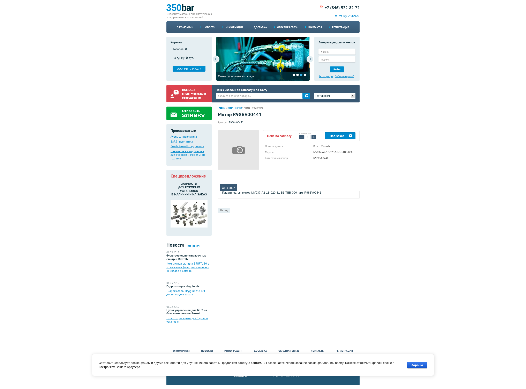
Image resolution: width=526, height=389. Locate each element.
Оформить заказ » (189, 69)
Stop (290, 75)
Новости (209, 27)
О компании (185, 27)
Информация (234, 27)
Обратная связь (287, 27)
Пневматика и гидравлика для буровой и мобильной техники (188, 155)
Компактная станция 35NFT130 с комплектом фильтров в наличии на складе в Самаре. (187, 267)
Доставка (260, 27)
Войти (336, 69)
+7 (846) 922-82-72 (342, 7)
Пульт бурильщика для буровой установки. (187, 320)
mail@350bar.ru (349, 16)
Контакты (315, 27)
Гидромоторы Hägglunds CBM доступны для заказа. (185, 292)
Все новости (193, 245)
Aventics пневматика (184, 136)
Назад (224, 210)
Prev (215, 59)
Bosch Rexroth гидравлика (187, 146)
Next (310, 59)
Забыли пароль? (344, 76)
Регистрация (340, 27)
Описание (228, 188)
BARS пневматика (182, 141)
